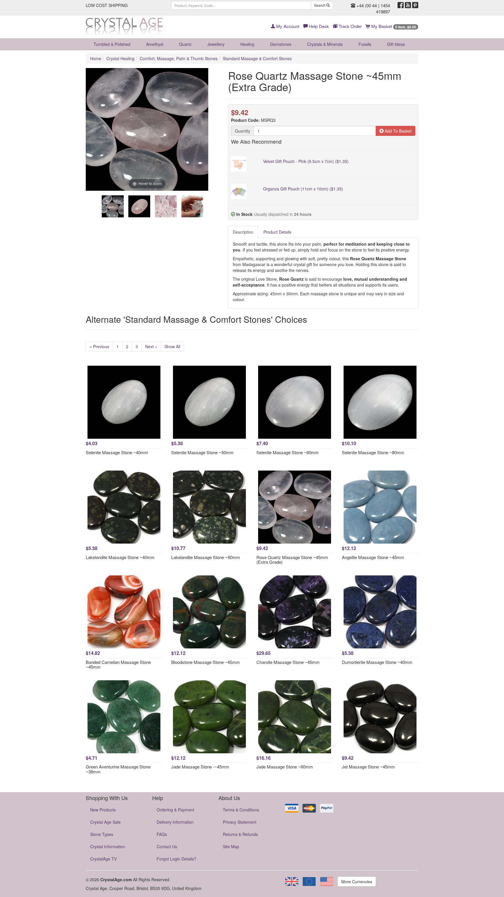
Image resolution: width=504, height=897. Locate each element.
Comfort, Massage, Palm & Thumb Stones (179, 58)
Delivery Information (175, 822)
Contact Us (167, 846)
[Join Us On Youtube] (408, 5)
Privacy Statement (239, 822)
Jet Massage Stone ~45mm (368, 767)
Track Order (349, 26)
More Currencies (356, 881)
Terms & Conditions (241, 810)
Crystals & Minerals (325, 44)
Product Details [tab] (277, 232)
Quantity (242, 131)
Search (320, 5)
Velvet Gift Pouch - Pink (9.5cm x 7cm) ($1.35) (306, 161)
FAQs (162, 834)
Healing (247, 44)
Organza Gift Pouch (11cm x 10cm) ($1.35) (303, 189)
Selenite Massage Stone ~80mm (373, 452)
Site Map (231, 846)
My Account (287, 26)
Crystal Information (107, 846)
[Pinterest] (415, 5)
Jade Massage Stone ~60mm (284, 767)
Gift (396, 44)
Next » (151, 346)
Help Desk (318, 26)
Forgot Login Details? (176, 859)
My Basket (393, 26)
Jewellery (216, 44)
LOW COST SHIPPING (107, 5)
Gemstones (280, 44)
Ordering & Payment (175, 810)
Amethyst (154, 44)
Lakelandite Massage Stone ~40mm (120, 557)
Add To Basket (398, 131)
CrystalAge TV (103, 859)
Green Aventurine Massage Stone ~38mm (118, 769)
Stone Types (101, 834)
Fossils (364, 44)
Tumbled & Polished (112, 44)
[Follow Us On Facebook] (401, 5)
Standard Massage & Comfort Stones (257, 58)
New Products (103, 810)
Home (95, 58)
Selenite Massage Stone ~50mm (202, 452)
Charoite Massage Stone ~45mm (288, 662)
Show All (172, 346)
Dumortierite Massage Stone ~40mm (377, 662)
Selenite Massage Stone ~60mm (287, 452)
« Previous (99, 346)
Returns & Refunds (240, 834)
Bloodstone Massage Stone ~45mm (205, 662)
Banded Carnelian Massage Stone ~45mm (118, 664)
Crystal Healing (120, 58)
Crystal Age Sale (105, 822)
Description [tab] (243, 232)
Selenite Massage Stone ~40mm (117, 452)
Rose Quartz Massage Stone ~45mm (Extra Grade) (292, 559)
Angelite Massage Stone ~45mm (373, 557)
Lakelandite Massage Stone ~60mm (205, 557)
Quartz (185, 44)
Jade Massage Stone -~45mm (200, 767)
